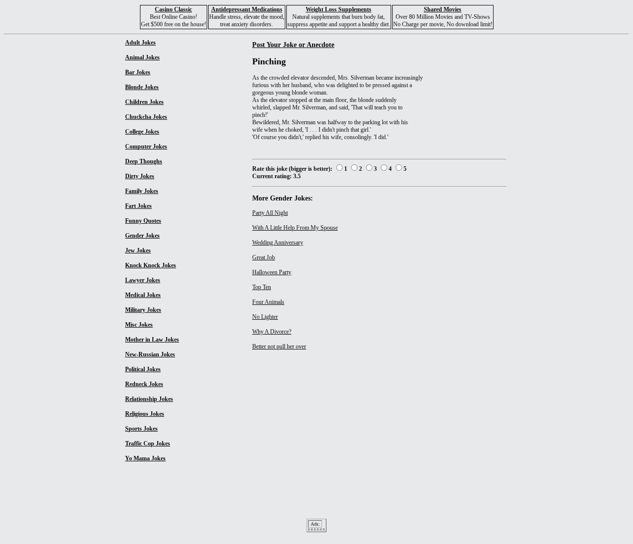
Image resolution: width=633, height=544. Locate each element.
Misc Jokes (139, 324)
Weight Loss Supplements (338, 9)
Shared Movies (442, 9)
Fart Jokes (138, 205)
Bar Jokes (137, 72)
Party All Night (270, 212)
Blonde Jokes (142, 87)
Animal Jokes (142, 57)
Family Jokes (141, 191)
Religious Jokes (144, 413)
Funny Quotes (143, 220)
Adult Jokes (140, 42)
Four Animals (268, 301)
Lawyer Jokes (142, 280)
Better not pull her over (279, 346)
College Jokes (142, 131)
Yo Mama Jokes (145, 458)
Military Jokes (143, 309)
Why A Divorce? (271, 331)
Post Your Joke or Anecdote (293, 45)
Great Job (263, 257)
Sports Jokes (141, 428)
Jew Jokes (138, 250)
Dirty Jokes (139, 176)
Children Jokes (144, 102)
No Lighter (265, 316)
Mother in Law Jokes (152, 339)
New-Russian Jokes (150, 354)
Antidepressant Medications (246, 9)
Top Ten (261, 287)
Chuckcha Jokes (146, 116)
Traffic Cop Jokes (147, 443)
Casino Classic (173, 9)
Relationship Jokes (149, 399)
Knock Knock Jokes (150, 265)
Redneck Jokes (144, 384)
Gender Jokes (142, 235)
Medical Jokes (143, 295)
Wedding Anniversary (277, 242)
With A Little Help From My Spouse (295, 227)
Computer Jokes (146, 146)
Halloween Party (271, 272)
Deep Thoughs (143, 161)
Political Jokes (143, 369)
